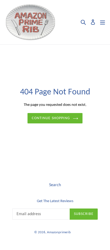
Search (55, 185)
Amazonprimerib (59, 232)
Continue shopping (51, 118)
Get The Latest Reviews (55, 201)
